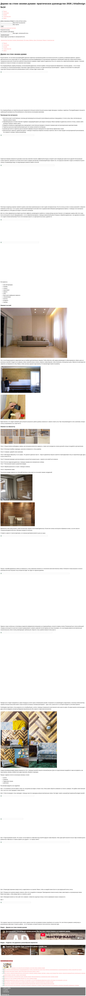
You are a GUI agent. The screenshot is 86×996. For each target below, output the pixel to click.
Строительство (7, 16)
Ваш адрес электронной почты (20, 33)
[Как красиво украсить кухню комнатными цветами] (16, 983)
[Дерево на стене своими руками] (11, 978)
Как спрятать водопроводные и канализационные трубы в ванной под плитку (62, 969)
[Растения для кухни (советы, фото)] (12, 971)
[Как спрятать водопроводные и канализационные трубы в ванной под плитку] (23, 969)
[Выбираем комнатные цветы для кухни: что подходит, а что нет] (19, 980)
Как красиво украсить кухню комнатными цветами (41, 983)
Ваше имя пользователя (19, 22)
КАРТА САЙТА (7, 988)
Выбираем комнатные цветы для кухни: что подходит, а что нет (51, 980)
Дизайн (5, 14)
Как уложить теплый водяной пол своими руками (41, 981)
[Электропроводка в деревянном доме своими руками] (17, 976)
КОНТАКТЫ (6, 991)
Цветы (4, 18)
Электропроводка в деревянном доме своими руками (44, 976)
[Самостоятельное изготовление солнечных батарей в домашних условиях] (22, 985)
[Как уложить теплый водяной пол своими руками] (16, 981)
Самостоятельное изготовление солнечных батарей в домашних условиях (60, 985)
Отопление (6, 13)
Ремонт (5, 11)
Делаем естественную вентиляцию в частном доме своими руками (28, 968)
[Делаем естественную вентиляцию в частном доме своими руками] (7, 968)
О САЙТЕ (5, 990)
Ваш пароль (16, 24)
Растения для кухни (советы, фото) (30, 971)
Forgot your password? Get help (8, 28)
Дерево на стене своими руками (29, 978)
